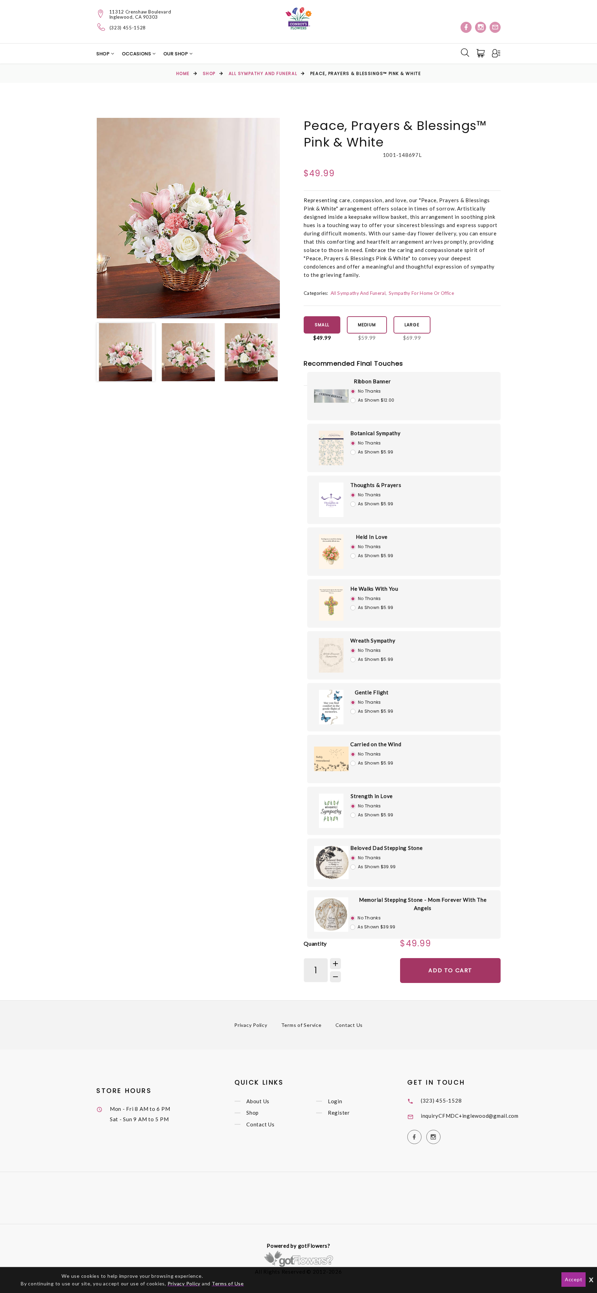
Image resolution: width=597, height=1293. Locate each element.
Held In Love (372, 537)
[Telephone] (101, 27)
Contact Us (349, 1025)
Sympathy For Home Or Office (421, 293)
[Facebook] (466, 27)
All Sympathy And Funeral (263, 73)
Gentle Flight (372, 692)
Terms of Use (228, 1283)
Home (183, 73)
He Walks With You (374, 588)
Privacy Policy (250, 1025)
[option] (188, 218)
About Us (257, 1101)
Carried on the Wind (375, 744)
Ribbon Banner (372, 381)
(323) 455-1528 (128, 27)
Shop (103, 53)
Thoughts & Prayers (375, 485)
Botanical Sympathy (375, 433)
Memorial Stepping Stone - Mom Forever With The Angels (423, 904)
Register (339, 1113)
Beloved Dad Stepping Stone (386, 848)
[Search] (465, 52)
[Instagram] (480, 27)
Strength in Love (372, 796)
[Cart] (481, 53)
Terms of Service (301, 1025)
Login (335, 1101)
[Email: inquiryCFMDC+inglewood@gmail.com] (495, 27)
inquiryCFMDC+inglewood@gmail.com (470, 1116)
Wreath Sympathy (372, 640)
